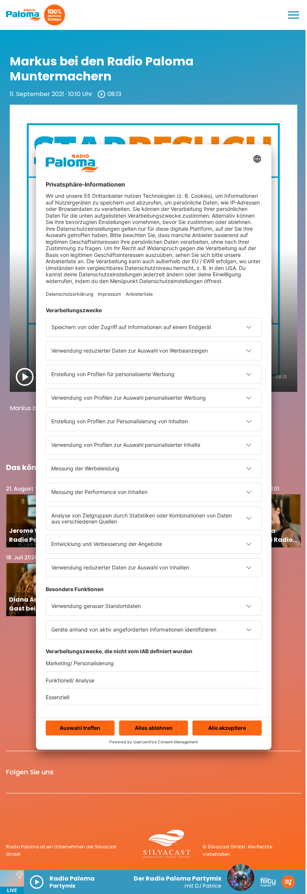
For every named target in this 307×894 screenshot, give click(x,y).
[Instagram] (85, 772)
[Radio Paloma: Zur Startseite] (24, 15)
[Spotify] (103, 772)
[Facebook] (67, 772)
